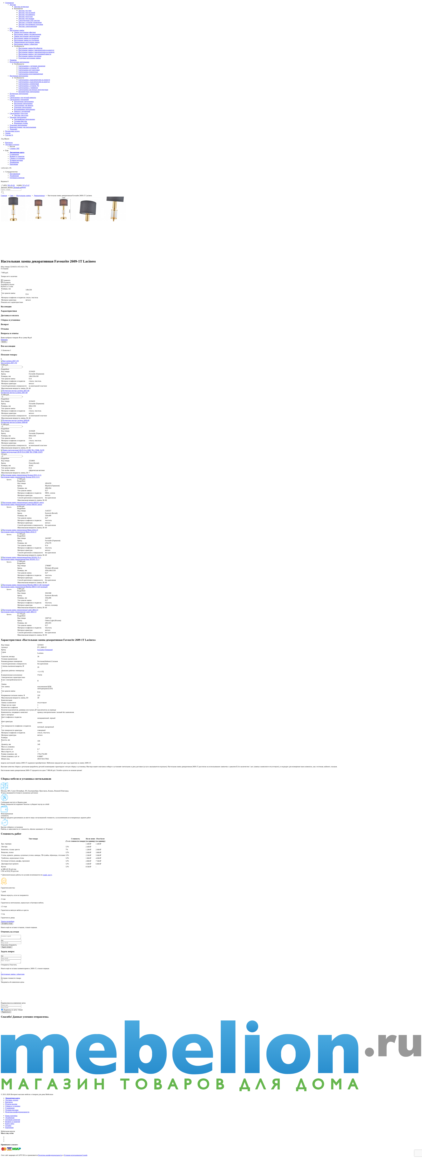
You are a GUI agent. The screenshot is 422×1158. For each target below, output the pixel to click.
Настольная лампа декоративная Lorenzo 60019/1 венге (21, 504)
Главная (4, 195)
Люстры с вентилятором (27, 26)
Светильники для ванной (19, 99)
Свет (11, 195)
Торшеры (13, 60)
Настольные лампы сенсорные (29, 56)
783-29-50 (11, 185)
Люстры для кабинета (26, 14)
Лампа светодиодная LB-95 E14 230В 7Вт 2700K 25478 (21, 452)
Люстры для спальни (26, 18)
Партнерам (9, 1127)
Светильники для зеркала (23, 105)
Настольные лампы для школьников (27, 34)
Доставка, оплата (11, 1100)
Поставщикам (15, 174)
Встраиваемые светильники (24, 109)
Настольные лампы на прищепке (26, 38)
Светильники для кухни (19, 113)
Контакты (9, 142)
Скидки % (9, 135)
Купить (4, 342)
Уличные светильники (18, 117)
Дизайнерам (14, 162)
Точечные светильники (23, 107)
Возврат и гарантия (17, 156)
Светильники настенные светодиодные (33, 90)
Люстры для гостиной (26, 13)
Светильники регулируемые (29, 70)
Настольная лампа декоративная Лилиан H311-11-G (20, 477)
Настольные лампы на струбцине (26, 40)
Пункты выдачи (11, 1104)
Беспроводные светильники (28, 92)
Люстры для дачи (24, 11)
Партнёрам (14, 164)
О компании (14, 154)
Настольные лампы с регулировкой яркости (34, 54)
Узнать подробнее (7, 921)
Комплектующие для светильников (23, 127)
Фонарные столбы (21, 123)
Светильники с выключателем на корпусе (34, 82)
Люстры (13, 5)
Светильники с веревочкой (28, 84)
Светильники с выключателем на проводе (34, 80)
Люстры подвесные (21, 7)
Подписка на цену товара (13, 1010)
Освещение (9, 3)
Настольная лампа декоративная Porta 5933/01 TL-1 (20, 559)
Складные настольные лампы (29, 58)
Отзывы (8, 1125)
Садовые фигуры (20, 121)
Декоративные (39, 195)
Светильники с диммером (28, 88)
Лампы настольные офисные (25, 32)
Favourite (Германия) (45, 650)
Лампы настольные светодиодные (27, 36)
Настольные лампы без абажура (30, 48)
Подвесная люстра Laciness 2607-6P (14, 393)
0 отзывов (4, 269)
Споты (12, 95)
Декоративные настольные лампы (27, 42)
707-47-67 (25, 185)
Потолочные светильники (19, 62)
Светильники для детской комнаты (23, 97)
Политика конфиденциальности (17, 1112)
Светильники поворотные (28, 72)
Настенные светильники (19, 76)
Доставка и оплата (12, 144)
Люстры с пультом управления (30, 22)
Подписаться (6, 1012)
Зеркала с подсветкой (22, 111)
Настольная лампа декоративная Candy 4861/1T (18, 612)
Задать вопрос (7, 947)
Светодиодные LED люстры (29, 20)
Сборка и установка (17, 158)
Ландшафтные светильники (24, 119)
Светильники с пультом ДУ (28, 68)
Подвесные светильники (19, 94)
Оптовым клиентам (17, 178)
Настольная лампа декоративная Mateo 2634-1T (18, 532)
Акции (7, 133)
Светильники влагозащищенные (30, 74)
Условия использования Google (75, 1155)
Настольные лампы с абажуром (26, 44)
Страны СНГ (14, 148)
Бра (11, 28)
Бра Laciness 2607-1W (9, 363)
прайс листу (47, 875)
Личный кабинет (19, 187)
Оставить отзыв (7, 923)
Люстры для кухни (25, 16)
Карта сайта (9, 1124)
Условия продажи (16, 160)
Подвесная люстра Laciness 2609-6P (14, 422)
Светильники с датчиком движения (31, 66)
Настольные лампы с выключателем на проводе (36, 52)
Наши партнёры (11, 1116)
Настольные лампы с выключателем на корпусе (36, 50)
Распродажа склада (12, 131)
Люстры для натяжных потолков (30, 24)
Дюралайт (13, 129)
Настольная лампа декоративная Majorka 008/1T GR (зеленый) (24, 587)
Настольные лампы (17, 30)
